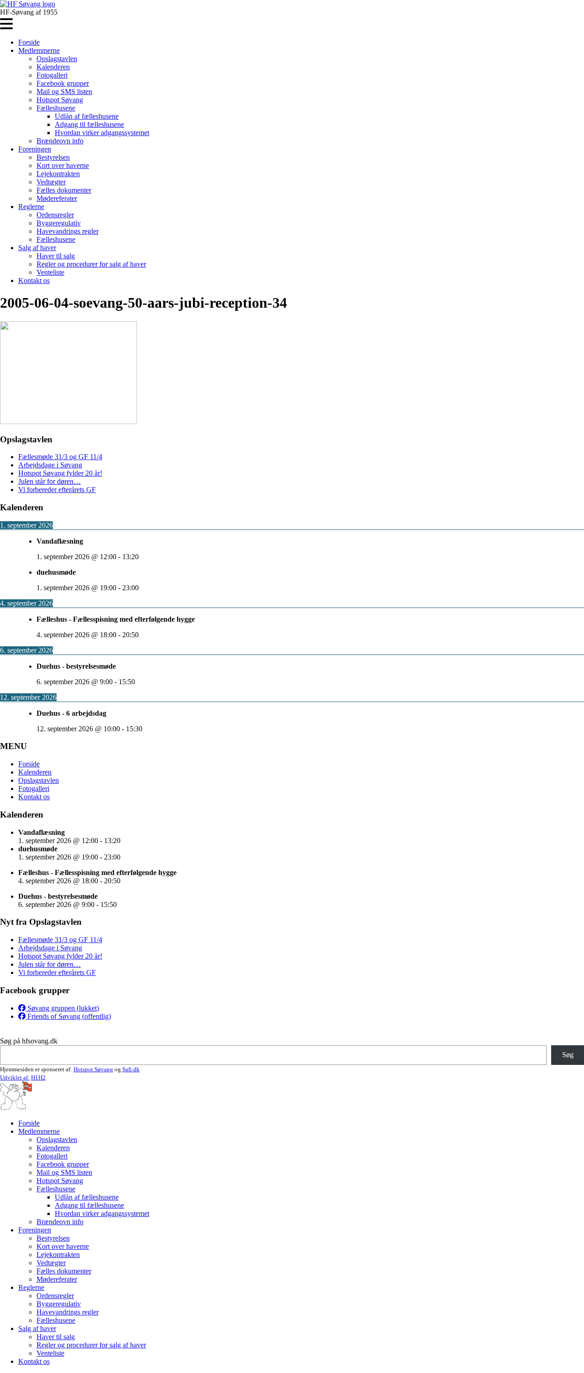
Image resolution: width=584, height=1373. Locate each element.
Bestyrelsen (53, 157)
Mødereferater (56, 198)
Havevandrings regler (67, 231)
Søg (568, 1055)
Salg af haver (37, 248)
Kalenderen (53, 67)
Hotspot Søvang (59, 100)
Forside (29, 42)
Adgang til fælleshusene (89, 124)
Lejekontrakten (58, 174)
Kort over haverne (62, 165)
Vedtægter (51, 182)
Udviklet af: (15, 1077)
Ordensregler (55, 215)
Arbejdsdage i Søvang (50, 465)
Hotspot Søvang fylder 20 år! (60, 473)
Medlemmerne (39, 50)
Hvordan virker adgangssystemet (102, 132)
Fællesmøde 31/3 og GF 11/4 (60, 457)
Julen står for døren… (49, 481)
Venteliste (50, 272)
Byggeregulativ (58, 223)
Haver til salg (55, 256)
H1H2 (38, 1077)
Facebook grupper (62, 83)
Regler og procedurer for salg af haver (91, 264)
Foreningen (34, 149)
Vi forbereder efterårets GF (57, 489)
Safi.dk (131, 1069)
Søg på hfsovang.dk (28, 1041)
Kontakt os (34, 280)
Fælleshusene (55, 108)
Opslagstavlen (56, 59)
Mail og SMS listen (64, 91)
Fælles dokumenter (63, 190)
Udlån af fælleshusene (87, 116)
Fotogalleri (52, 75)
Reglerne (31, 206)
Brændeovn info (59, 141)
